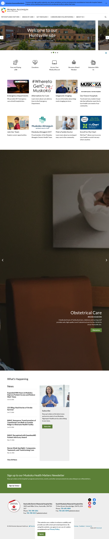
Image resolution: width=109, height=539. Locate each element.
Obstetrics (96, 330)
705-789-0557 (31, 513)
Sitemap (76, 526)
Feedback (82, 526)
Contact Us (89, 526)
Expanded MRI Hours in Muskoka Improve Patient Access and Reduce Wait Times (21, 395)
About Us (80, 17)
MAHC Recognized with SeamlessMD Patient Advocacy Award (21, 436)
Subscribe (47, 426)
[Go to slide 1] (51, 52)
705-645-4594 (64, 511)
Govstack (99, 528)
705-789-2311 (33, 511)
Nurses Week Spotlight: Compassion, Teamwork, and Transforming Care (21, 449)
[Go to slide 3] (55, 52)
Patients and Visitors (10, 17)
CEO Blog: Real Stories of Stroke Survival (19, 409)
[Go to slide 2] (53, 52)
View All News (12, 460)
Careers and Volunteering (62, 17)
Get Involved (42, 17)
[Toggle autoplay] (106, 53)
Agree (41, 534)
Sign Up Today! (14, 486)
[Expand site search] (105, 16)
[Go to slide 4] (57, 52)
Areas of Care (28, 17)
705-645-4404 (66, 508)
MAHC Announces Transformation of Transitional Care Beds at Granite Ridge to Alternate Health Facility (21, 422)
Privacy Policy (55, 529)
